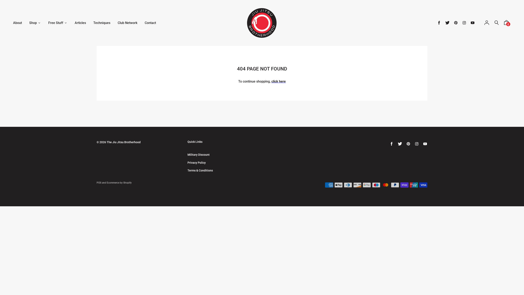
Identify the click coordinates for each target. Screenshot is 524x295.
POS (99, 182)
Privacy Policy (196, 162)
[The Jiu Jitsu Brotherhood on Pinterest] (456, 22)
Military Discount (198, 154)
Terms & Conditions (200, 170)
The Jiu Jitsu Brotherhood (124, 142)
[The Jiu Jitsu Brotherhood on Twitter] (447, 22)
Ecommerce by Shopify (119, 182)
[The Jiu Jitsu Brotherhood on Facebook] (439, 22)
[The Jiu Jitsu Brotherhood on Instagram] (464, 22)
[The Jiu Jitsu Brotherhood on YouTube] (472, 22)
